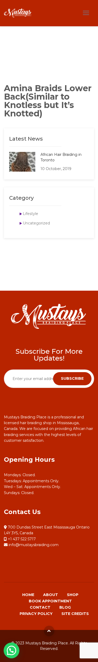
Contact (40, 607)
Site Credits (75, 613)
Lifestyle (30, 213)
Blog (65, 607)
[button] (11, 650)
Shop (72, 595)
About (50, 595)
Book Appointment (50, 601)
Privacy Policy (36, 613)
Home (28, 595)
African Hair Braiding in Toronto (61, 157)
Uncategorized (36, 223)
